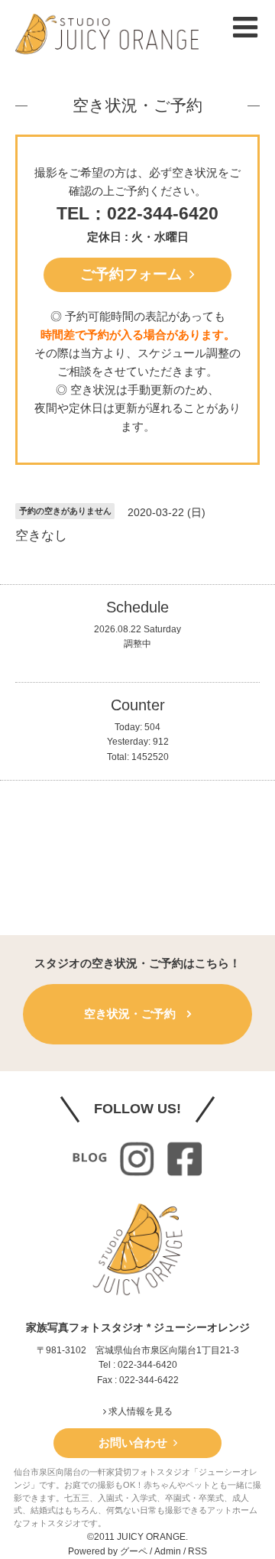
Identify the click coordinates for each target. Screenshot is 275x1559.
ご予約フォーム (134, 274)
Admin (167, 1551)
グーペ (133, 1551)
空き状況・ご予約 (137, 105)
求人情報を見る (139, 1411)
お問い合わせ (136, 1442)
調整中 (137, 643)
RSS (197, 1551)
